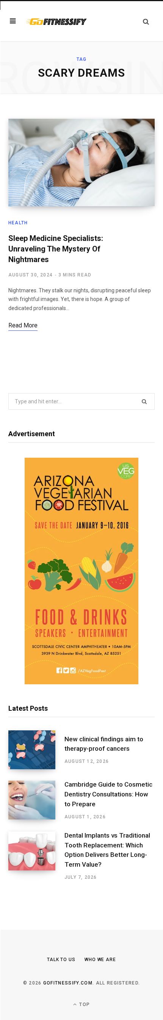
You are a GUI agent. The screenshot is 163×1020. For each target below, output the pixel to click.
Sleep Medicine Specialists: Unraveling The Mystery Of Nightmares (55, 249)
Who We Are (100, 959)
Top (84, 1004)
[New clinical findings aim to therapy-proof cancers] (36, 749)
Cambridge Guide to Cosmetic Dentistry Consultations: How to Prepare (108, 794)
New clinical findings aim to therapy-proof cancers (103, 744)
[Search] (146, 21)
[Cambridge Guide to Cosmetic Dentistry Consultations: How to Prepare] (36, 800)
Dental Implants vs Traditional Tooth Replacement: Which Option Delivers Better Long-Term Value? (107, 850)
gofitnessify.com (67, 983)
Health (18, 222)
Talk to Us (61, 959)
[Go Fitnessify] (56, 21)
